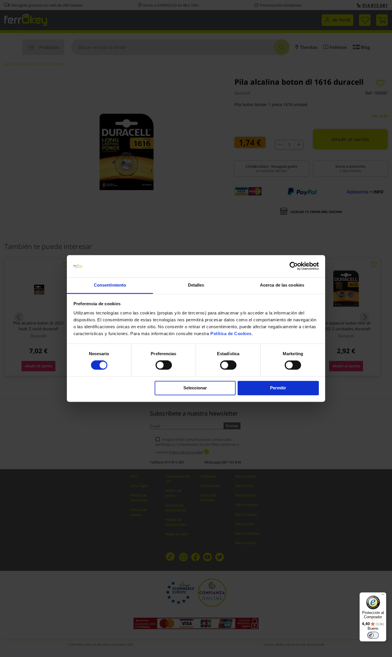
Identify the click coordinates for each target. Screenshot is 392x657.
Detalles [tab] (196, 285)
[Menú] (382, 595)
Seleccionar (195, 387)
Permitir (278, 387)
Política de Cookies (231, 333)
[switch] (164, 365)
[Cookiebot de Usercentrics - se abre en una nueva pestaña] (294, 266)
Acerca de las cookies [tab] (282, 285)
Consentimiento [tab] (110, 285)
